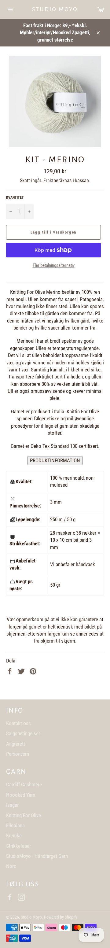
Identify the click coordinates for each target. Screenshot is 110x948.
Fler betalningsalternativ (54, 265)
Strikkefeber (18, 846)
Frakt (48, 180)
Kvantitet (15, 197)
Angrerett (15, 744)
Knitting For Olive (23, 815)
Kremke (14, 835)
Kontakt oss (18, 723)
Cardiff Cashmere (24, 784)
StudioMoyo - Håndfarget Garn (37, 856)
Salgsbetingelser (23, 733)
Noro (11, 866)
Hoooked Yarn (20, 795)
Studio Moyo (55, 9)
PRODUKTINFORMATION (55, 460)
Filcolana (15, 825)
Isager (12, 805)
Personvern (17, 754)
